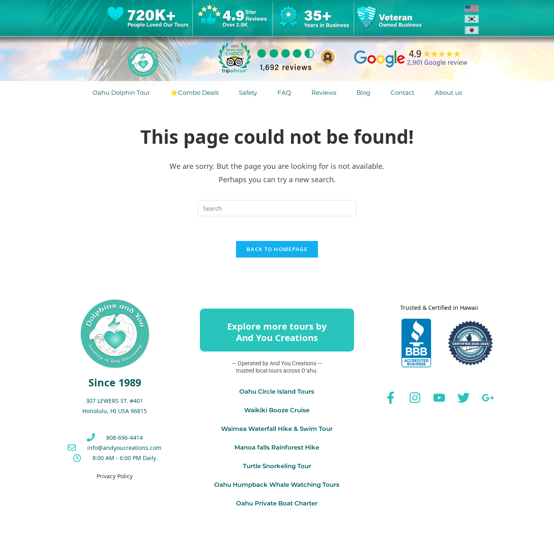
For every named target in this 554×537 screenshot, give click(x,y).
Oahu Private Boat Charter (277, 503)
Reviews (323, 92)
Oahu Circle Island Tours (276, 391)
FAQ (284, 92)
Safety (248, 92)
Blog (363, 92)
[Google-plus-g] (488, 398)
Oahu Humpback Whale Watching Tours (276, 484)
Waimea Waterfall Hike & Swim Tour (277, 429)
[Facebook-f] (390, 398)
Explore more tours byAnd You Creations (277, 332)
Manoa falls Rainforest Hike (276, 447)
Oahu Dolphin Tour (121, 92)
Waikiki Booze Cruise (276, 410)
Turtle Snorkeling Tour (277, 466)
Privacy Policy (115, 476)
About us (448, 92)
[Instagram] (415, 398)
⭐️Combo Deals (194, 92)
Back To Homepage (277, 249)
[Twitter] (463, 398)
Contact (402, 92)
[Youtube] (439, 398)
